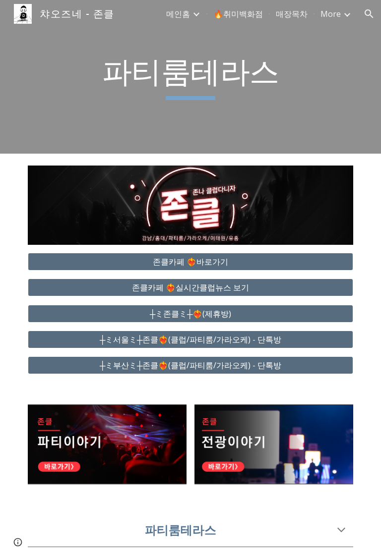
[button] (369, 14)
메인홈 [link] (178, 13)
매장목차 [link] (292, 13)
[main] (190, 77)
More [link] (330, 13)
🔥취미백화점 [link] (238, 13)
